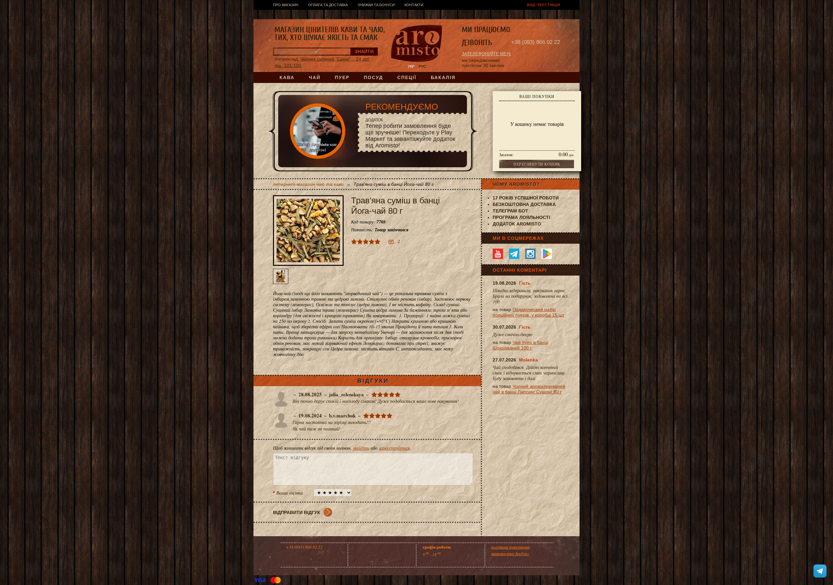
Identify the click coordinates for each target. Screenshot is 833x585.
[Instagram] (530, 254)
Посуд (373, 77)
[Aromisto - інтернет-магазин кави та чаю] (417, 44)
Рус (422, 66)
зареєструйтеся (394, 448)
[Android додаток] (546, 254)
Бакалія (443, 77)
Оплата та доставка (328, 5)
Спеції (406, 77)
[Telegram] (514, 254)
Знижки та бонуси (376, 5)
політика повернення (510, 547)
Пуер (342, 77)
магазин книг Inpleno (510, 553)
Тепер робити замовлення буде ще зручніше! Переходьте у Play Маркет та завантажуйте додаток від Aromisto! (410, 133)
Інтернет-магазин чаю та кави (308, 184)
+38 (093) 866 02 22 (535, 42)
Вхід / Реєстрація (543, 5)
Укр (411, 66)
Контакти (413, 5)
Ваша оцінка (289, 492)
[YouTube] (498, 254)
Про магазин (285, 5)
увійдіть (361, 448)
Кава (287, 77)
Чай (315, 77)
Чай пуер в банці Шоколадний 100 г (520, 345)
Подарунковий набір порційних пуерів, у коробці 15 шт (528, 312)
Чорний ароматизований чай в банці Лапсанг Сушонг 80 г (529, 389)
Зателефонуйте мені (486, 53)
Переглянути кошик (536, 164)
